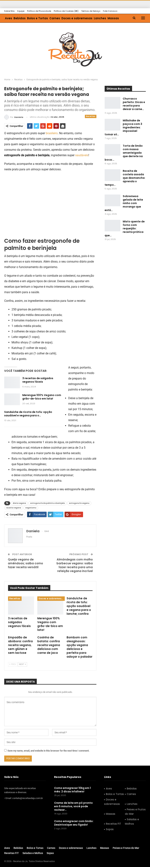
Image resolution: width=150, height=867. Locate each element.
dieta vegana (19, 503)
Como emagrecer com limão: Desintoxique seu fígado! (73, 822)
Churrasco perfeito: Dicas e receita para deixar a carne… (134, 104)
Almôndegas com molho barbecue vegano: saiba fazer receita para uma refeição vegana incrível (75, 565)
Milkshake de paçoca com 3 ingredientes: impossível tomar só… (123, 127)
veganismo (30, 507)
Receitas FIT (113, 824)
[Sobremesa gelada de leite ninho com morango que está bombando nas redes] (112, 200)
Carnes (54, 18)
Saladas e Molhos (132, 821)
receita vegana (13, 507)
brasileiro (52, 133)
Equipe (20, 11)
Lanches (100, 18)
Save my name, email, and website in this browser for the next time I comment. (48, 750)
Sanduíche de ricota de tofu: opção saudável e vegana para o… (28, 413)
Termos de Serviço (90, 11)
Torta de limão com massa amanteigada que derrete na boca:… (124, 153)
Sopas (110, 829)
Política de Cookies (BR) (66, 11)
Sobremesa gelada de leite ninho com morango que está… (124, 203)
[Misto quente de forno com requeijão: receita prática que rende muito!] (112, 226)
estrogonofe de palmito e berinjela (47, 503)
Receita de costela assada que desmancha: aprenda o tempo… (125, 178)
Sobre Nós (9, 11)
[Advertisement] (50, 201)
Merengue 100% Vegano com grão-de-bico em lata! (41, 396)
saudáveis (81, 155)
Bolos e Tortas (37, 18)
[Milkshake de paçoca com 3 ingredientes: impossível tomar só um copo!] (112, 125)
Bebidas (20, 18)
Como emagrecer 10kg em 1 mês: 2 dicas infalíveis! (72, 789)
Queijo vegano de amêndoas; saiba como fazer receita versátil (25, 563)
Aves (8, 18)
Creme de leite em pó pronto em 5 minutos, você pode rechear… (73, 806)
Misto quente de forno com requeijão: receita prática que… (125, 228)
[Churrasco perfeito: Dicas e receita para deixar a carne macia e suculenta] (112, 103)
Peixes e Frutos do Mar (135, 812)
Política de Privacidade (39, 11)
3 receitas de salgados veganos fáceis (37, 380)
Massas (113, 18)
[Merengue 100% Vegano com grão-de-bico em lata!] (12, 399)
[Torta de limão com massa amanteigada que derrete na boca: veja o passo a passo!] (112, 150)
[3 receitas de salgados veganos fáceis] (12, 382)
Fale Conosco (110, 11)
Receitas (90, 116)
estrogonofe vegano (79, 503)
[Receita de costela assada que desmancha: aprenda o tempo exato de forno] (112, 175)
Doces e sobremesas (76, 18)
